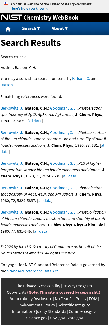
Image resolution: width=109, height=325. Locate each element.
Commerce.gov (82, 311)
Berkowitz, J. (12, 108)
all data (35, 120)
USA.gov (57, 317)
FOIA (93, 298)
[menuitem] (8, 28)
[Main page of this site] (8, 28)
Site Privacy (25, 285)
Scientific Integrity (74, 304)
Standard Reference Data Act (32, 271)
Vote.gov (75, 317)
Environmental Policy (36, 304)
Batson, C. (81, 78)
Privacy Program (77, 285)
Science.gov (36, 317)
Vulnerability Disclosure (31, 298)
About (58, 28)
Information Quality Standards (39, 311)
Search (29, 28)
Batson (7, 84)
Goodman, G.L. (63, 108)
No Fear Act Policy (70, 298)
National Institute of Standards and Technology (11, 17)
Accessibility (49, 285)
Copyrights (16, 292)
